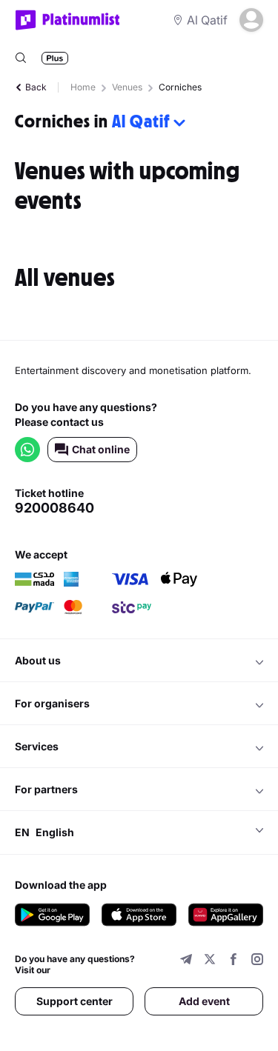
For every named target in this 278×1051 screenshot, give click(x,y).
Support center (74, 1001)
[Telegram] (186, 961)
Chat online (101, 449)
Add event (204, 1001)
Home (83, 87)
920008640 (54, 508)
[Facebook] (233, 961)
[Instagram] (257, 961)
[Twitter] (210, 961)
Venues (127, 87)
